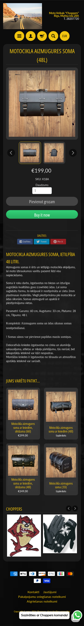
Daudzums (42, 185)
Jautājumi (49, 592)
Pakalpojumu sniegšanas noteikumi (42, 596)
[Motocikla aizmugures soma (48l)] (30, 153)
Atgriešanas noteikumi (42, 601)
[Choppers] (22, 16)
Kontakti (33, 592)
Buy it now (42, 215)
